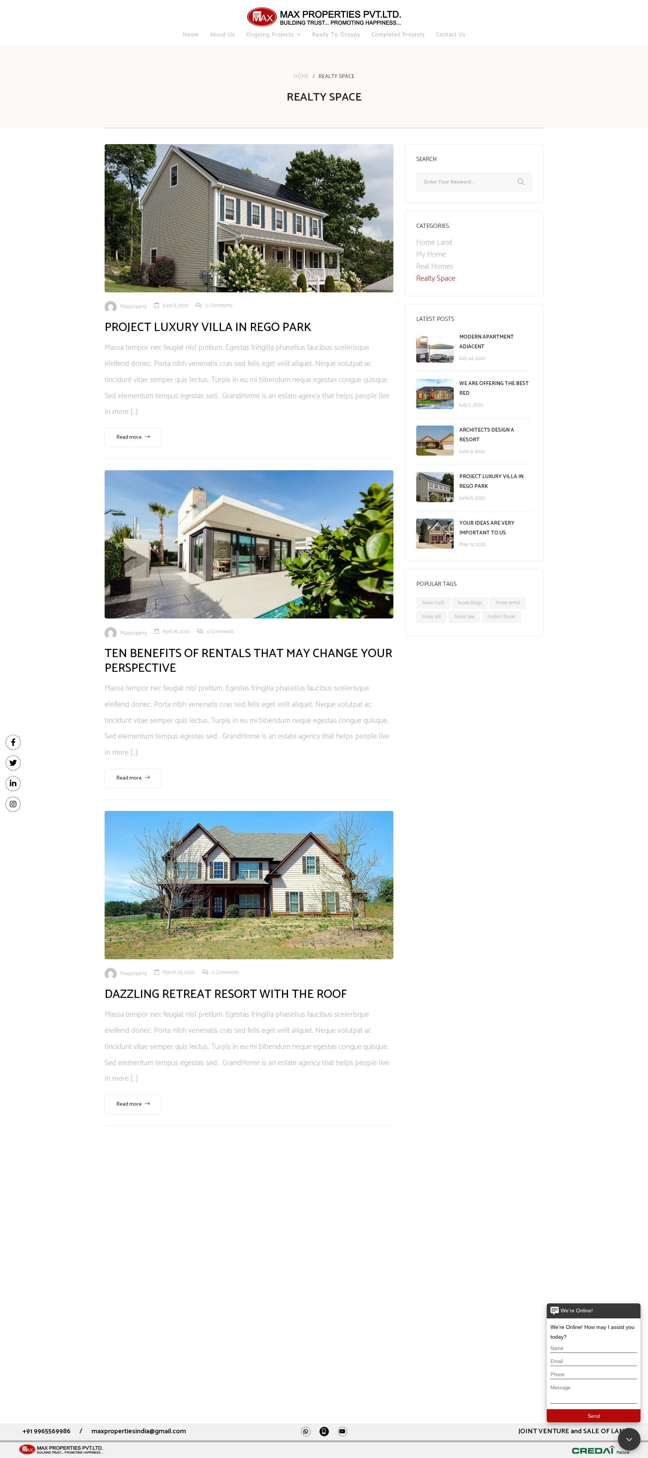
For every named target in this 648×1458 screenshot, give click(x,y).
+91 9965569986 (46, 1431)
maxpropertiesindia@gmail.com (139, 1431)
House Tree (464, 617)
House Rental (508, 603)
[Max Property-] (324, 17)
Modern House (501, 617)
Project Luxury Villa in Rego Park (208, 327)
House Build (433, 603)
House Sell (431, 617)
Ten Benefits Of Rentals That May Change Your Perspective (248, 661)
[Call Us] (324, 1431)
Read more (129, 437)
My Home (431, 255)
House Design (470, 603)
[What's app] (305, 1431)
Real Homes (434, 267)
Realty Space (435, 279)
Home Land (434, 243)
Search (521, 182)
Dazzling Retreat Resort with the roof (226, 994)
